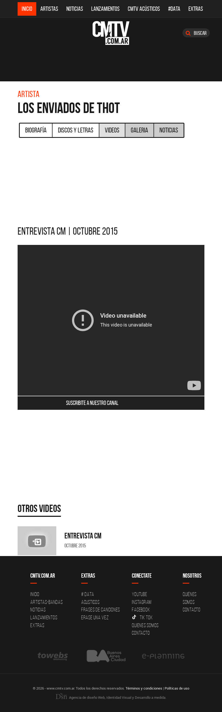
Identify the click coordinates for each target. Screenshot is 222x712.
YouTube (139, 594)
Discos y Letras (75, 130)
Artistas (49, 8)
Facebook (141, 610)
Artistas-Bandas (46, 602)
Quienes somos (145, 625)
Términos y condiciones (144, 688)
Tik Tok (146, 617)
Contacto (141, 633)
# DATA (87, 594)
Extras (195, 8)
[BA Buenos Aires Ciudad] (105, 655)
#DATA (174, 8)
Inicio (27, 8)
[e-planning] (163, 655)
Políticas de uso (177, 688)
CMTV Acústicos (144, 8)
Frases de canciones (100, 610)
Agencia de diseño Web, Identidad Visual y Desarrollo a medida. (117, 697)
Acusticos (90, 602)
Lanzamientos (105, 8)
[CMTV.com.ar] (111, 33)
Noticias (74, 8)
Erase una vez (95, 617)
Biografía (36, 130)
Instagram (142, 602)
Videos (112, 130)
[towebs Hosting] (53, 655)
